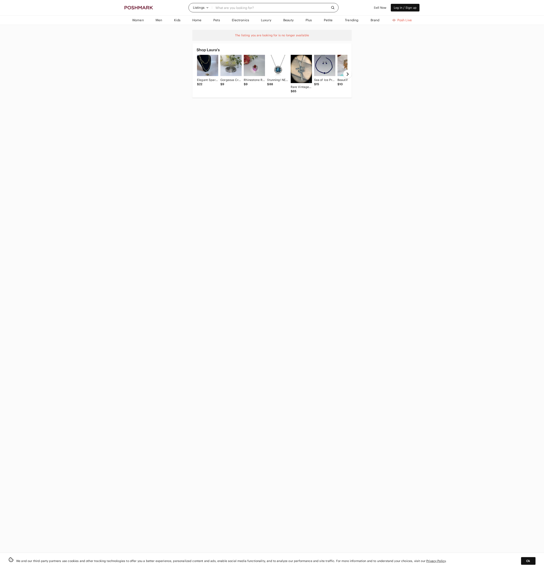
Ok (528, 561)
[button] (201, 8)
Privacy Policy (436, 561)
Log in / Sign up (405, 8)
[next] (347, 74)
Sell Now (380, 8)
